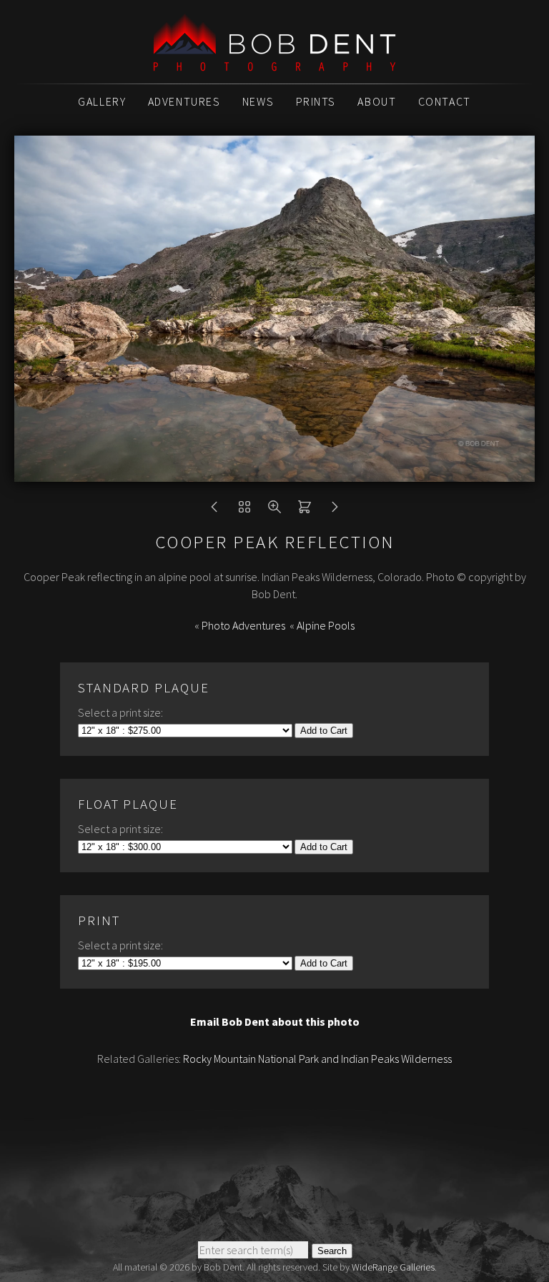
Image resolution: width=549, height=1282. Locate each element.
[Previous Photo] (214, 510)
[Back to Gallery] (244, 510)
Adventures (184, 101)
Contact (444, 101)
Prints (316, 101)
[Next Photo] (334, 510)
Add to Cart (323, 730)
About (376, 101)
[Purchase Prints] (304, 510)
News (258, 101)
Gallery (102, 101)
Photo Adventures (243, 625)
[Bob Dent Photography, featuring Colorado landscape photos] (274, 63)
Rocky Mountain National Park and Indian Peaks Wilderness (317, 1058)
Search (332, 1251)
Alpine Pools (326, 625)
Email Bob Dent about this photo (275, 1021)
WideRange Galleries (393, 1267)
